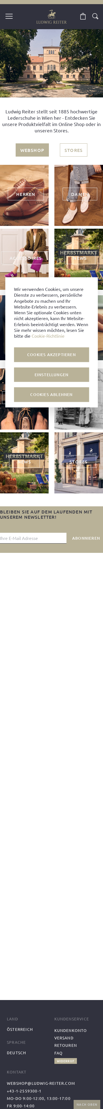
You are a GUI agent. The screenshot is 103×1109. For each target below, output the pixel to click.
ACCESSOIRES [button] (26, 258)
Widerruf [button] (66, 1061)
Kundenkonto (70, 1030)
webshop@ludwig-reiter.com (41, 1083)
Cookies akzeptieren (51, 354)
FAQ (58, 1052)
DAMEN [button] (80, 194)
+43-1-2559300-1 (24, 1090)
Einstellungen (52, 374)
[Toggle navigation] (9, 16)
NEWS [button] (80, 258)
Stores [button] (74, 150)
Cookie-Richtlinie (48, 335)
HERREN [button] (25, 194)
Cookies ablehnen (51, 394)
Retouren (65, 1045)
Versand (64, 1037)
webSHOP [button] (32, 150)
